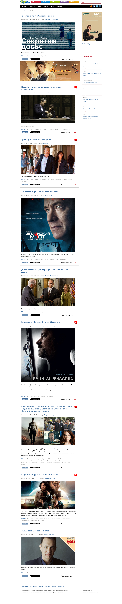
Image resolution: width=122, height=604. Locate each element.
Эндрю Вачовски (65, 518)
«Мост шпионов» (61, 259)
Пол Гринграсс (50, 396)
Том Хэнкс (32, 10)
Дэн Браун (24, 181)
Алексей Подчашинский (51, 19)
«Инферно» (43, 129)
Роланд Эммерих (26, 462)
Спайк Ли (23, 464)
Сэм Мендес (61, 459)
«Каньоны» (35, 462)
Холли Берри (47, 518)
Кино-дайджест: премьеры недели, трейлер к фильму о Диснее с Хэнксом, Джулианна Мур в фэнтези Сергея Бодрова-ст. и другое (47, 408)
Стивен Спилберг (38, 56)
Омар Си (36, 129)
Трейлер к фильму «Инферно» (36, 139)
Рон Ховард (50, 129)
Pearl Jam (54, 459)
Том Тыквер (34, 520)
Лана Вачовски (25, 520)
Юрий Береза (47, 143)
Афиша (46, 6)
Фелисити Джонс (67, 129)
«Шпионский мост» (50, 259)
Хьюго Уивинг (56, 518)
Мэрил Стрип (48, 56)
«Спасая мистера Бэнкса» (28, 461)
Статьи (39, 6)
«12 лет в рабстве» (66, 462)
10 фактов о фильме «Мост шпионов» (39, 191)
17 (76, 475)
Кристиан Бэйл (46, 459)
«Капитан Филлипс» (39, 396)
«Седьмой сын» (40, 461)
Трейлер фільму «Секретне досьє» (37, 15)
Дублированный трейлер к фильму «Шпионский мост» (44, 270)
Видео (52, 6)
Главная (25, 10)
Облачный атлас (38, 518)
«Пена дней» (49, 461)
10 (76, 322)
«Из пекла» (42, 462)
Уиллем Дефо (37, 459)
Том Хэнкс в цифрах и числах (35, 530)
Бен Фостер (58, 129)
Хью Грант (41, 520)
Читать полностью (67, 59)
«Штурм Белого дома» (60, 461)
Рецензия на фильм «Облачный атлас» (40, 474)
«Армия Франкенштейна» (53, 462)
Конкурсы (59, 6)
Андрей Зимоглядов (50, 326)
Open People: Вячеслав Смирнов (90, 82)
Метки (23, 56)
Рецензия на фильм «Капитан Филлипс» (40, 322)
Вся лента (23, 6)
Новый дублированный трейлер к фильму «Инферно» (41, 88)
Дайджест (31, 6)
